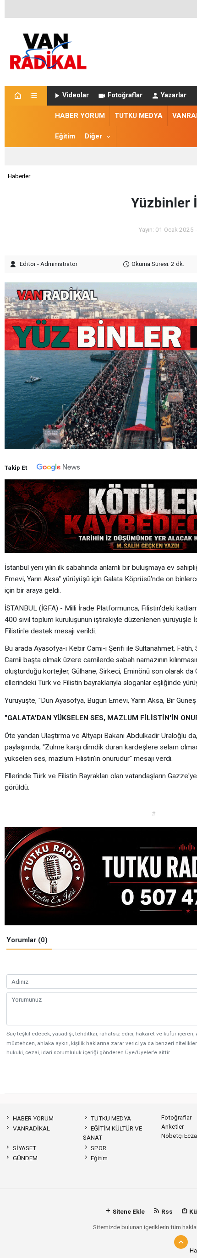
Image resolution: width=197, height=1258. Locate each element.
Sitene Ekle (128, 1211)
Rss (166, 1211)
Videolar (75, 95)
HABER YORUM (80, 115)
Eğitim (65, 136)
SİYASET (24, 1148)
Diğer (93, 136)
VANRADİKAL (31, 1128)
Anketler (172, 1126)
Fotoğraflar (125, 95)
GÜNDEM (25, 1158)
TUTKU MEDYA (139, 115)
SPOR (98, 1148)
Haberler (19, 176)
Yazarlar (173, 95)
